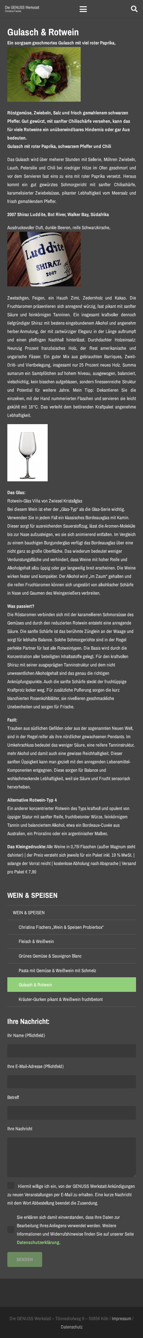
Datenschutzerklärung (38, 1242)
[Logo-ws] (22, 9)
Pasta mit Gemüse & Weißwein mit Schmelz (57, 970)
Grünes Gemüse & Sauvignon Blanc (50, 956)
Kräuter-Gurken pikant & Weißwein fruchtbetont (61, 999)
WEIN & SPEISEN (29, 912)
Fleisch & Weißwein (36, 941)
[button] (83, 9)
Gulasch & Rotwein (35, 985)
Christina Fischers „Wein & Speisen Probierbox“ (61, 927)
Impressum (121, 1318)
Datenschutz (71, 1327)
